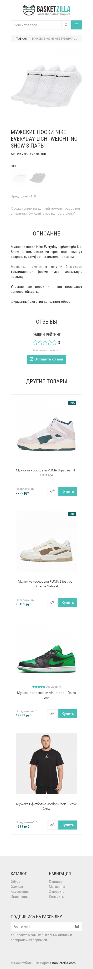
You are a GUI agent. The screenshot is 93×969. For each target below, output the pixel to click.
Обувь (16, 881)
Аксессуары (20, 891)
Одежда (17, 886)
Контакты (57, 896)
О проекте (56, 891)
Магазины (57, 886)
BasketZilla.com (64, 963)
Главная (55, 881)
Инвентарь (19, 896)
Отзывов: (53, 686)
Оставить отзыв (48, 359)
